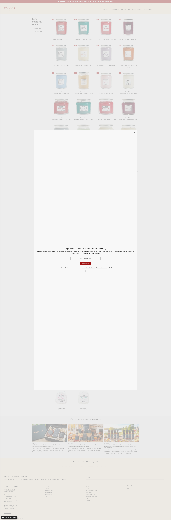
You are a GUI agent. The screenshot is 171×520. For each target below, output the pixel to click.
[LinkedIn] (85, 270)
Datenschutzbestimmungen (102, 267)
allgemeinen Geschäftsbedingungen (88, 267)
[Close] (134, 132)
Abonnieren (85, 263)
